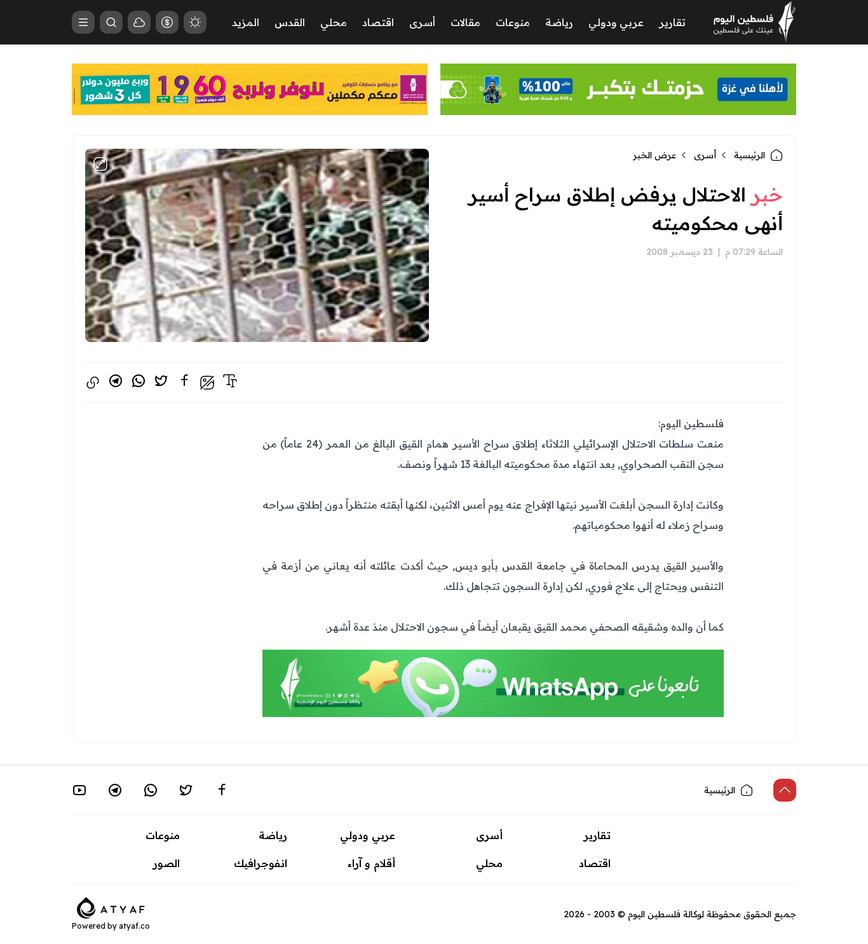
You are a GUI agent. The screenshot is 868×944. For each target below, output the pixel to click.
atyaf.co (134, 926)
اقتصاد (378, 22)
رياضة (559, 22)
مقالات (465, 22)
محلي (333, 22)
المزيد (245, 22)
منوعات (513, 22)
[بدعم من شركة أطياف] (111, 906)
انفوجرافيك (260, 863)
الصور (166, 863)
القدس (290, 22)
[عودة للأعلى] (784, 790)
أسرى (422, 22)
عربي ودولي (616, 22)
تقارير (672, 22)
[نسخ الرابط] (92, 382)
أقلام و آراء (371, 863)
